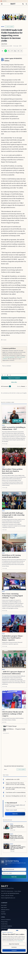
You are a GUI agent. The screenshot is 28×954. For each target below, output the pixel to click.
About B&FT (4, 905)
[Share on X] (8, 51)
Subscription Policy (5, 928)
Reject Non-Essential (14, 944)
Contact (3, 911)
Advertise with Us (5, 909)
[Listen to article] (2, 51)
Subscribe (14, 382)
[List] (10, 375)
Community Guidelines (6, 926)
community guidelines (9, 357)
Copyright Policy (5, 930)
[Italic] (5, 375)
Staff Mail (3, 914)
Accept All (14, 950)
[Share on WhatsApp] (5, 51)
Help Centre (4, 907)
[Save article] (21, 51)
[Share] (18, 51)
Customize (14, 947)
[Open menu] (2, 3)
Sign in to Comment (14, 378)
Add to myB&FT (10, 26)
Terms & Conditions (6, 919)
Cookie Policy (4, 923)
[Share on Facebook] (12, 51)
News (2, 26)
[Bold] (2, 375)
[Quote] (7, 375)
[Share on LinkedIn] (15, 51)
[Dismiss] (25, 801)
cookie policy (20, 940)
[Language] (23, 3)
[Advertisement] (14, 748)
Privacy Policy (4, 921)
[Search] (25, 3)
